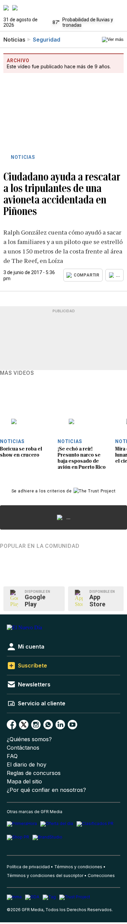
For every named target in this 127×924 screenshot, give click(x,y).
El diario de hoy (26, 764)
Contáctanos (23, 748)
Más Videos (17, 373)
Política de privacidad (28, 866)
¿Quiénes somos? (29, 739)
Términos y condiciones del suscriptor (45, 875)
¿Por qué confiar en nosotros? (46, 790)
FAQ (12, 756)
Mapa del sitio (24, 781)
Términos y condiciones (78, 866)
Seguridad (46, 39)
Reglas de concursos (34, 773)
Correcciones (101, 875)
